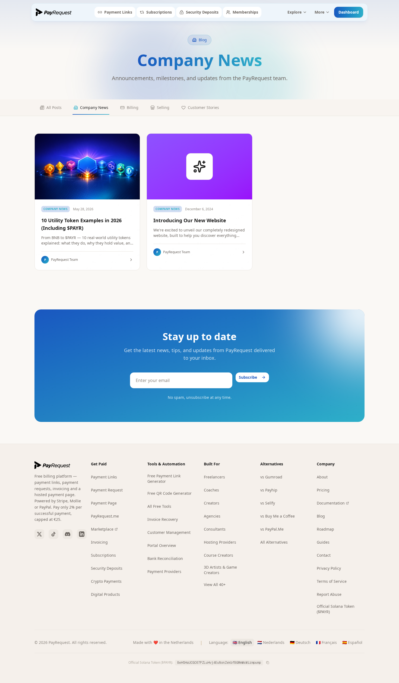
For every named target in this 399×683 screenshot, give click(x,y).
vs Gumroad (271, 477)
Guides (323, 542)
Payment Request (107, 490)
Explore (294, 12)
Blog (321, 516)
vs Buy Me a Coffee (277, 516)
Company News (94, 107)
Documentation (331, 503)
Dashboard (348, 12)
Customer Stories (203, 107)
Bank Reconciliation (165, 558)
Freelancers (214, 477)
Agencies (212, 516)
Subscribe (248, 377)
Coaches (211, 490)
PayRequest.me (105, 516)
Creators (211, 503)
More (319, 12)
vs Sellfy (267, 503)
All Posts (54, 107)
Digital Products (105, 594)
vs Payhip (268, 490)
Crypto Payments (106, 581)
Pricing (323, 490)
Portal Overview (161, 545)
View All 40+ (215, 584)
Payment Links (118, 12)
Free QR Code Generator (169, 493)
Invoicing (99, 542)
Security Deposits (202, 12)
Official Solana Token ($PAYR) (335, 609)
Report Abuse (329, 594)
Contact (324, 555)
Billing (132, 107)
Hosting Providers (220, 542)
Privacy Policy (329, 568)
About (322, 477)
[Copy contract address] (268, 663)
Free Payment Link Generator (163, 478)
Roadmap (325, 529)
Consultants (215, 529)
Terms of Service (332, 581)
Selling (163, 107)
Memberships (245, 12)
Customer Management (169, 532)
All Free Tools (159, 506)
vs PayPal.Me (272, 529)
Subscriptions (159, 12)
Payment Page (104, 503)
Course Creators (218, 555)
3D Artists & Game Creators (220, 570)
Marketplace (102, 529)
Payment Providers (164, 571)
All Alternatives (274, 542)
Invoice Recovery (162, 519)
